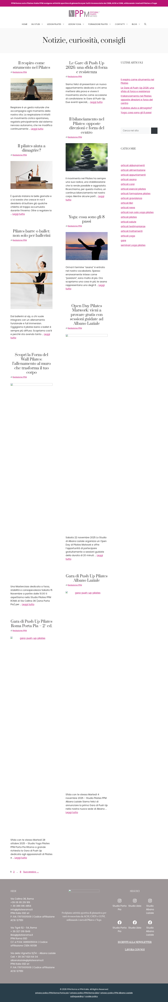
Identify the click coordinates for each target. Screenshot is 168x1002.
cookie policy (91, 996)
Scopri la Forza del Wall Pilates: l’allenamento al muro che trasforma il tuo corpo (31, 363)
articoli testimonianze (133, 226)
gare (123, 240)
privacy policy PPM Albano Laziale (117, 992)
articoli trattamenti (132, 231)
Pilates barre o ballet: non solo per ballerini (31, 233)
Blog (134, 24)
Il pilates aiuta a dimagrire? (31, 148)
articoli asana (128, 179)
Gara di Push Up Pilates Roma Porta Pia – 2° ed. (31, 623)
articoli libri (127, 203)
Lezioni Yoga (74, 24)
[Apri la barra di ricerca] (145, 24)
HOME (24, 24)
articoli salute (128, 221)
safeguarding (76, 996)
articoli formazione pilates (135, 193)
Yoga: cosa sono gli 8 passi (87, 219)
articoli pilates (129, 217)
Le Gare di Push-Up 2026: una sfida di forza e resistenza (86, 67)
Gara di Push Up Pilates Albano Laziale (86, 578)
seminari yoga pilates (133, 245)
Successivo (31, 871)
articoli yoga (128, 235)
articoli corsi (128, 184)
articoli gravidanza (131, 198)
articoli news (128, 207)
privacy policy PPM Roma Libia (84, 992)
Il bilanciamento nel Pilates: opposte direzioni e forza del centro (86, 126)
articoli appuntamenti (133, 174)
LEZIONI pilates (54, 24)
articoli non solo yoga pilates (137, 212)
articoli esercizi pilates (133, 189)
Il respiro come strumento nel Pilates (31, 65)
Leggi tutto (37, 128)
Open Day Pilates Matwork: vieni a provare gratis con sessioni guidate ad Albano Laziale (86, 314)
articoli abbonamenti (133, 165)
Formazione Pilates (98, 24)
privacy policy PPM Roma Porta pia (52, 992)
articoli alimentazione (133, 170)
